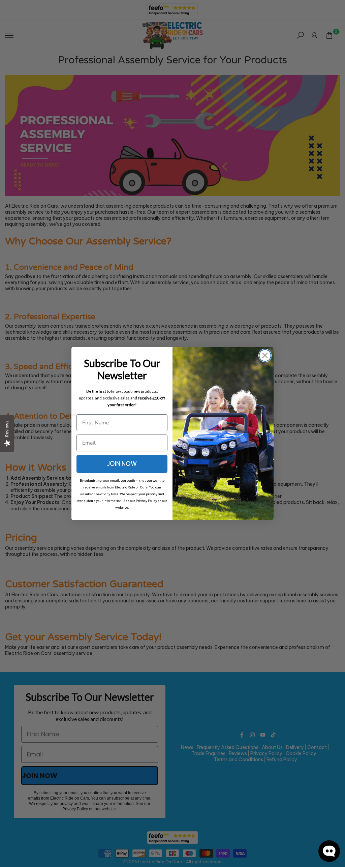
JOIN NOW (122, 464)
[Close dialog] (265, 355)
